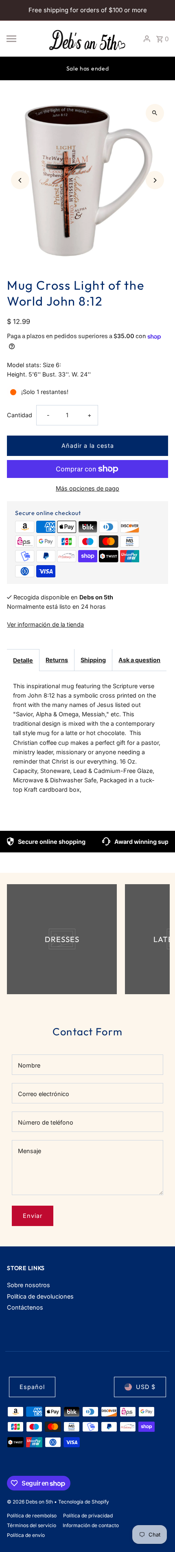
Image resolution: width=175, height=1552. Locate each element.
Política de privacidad (88, 1515)
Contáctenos (25, 1307)
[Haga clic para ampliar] (155, 113)
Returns (57, 659)
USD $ (145, 1386)
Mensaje (29, 1150)
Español (32, 1386)
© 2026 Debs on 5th (30, 1502)
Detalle (23, 660)
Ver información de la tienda (45, 624)
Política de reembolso (32, 1515)
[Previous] (20, 180)
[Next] (155, 180)
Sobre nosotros (28, 1284)
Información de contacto (91, 1525)
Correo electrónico (43, 1093)
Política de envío (26, 1535)
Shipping (93, 659)
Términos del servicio (31, 1525)
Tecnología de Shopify (83, 1502)
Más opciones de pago (87, 488)
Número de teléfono (45, 1122)
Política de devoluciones (40, 1296)
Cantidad (19, 415)
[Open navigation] (23, 39)
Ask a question (139, 659)
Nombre (29, 1065)
